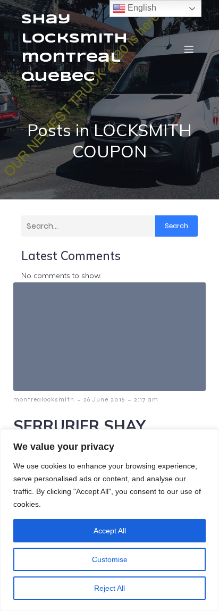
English (140, 7)
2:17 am (146, 399)
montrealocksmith (43, 399)
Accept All (110, 530)
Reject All (109, 588)
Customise (110, 559)
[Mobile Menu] (189, 49)
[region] (109, 520)
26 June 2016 (104, 399)
